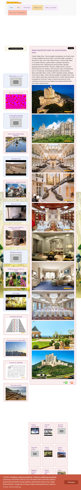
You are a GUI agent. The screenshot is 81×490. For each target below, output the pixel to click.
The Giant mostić (16, 385)
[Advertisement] (40, 31)
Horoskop (27, 7)
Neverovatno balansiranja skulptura (16, 134)
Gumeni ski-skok (60, 425)
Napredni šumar (34, 448)
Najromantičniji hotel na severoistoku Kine (49, 51)
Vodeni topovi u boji (47, 471)
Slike (18, 7)
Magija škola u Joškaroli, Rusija (16, 182)
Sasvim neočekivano (35, 425)
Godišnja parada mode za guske (16, 269)
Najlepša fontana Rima (34, 471)
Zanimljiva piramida (16, 316)
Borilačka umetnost (16, 252)
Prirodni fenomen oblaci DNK (16, 340)
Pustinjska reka (16, 159)
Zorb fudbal (16, 293)
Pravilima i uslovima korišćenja (21, 477)
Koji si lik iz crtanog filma (17, 13)
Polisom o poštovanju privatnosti (45, 477)
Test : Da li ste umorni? (16, 93)
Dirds (59, 470)
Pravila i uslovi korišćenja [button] (12, 487)
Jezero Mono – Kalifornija (61, 449)
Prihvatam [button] (71, 482)
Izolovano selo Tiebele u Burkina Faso (16, 228)
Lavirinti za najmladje (16, 362)
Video (11, 7)
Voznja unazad (47, 448)
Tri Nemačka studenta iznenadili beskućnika (16, 116)
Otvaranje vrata (16, 204)
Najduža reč (37, 7)
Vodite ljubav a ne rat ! (16, 76)
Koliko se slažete (50, 7)
